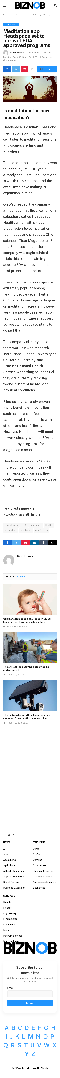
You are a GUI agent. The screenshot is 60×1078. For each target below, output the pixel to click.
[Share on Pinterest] (24, 69)
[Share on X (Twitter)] (16, 69)
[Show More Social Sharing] (32, 69)
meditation (25, 530)
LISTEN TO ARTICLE (47, 69)
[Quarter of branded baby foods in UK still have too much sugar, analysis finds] (30, 599)
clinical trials (11, 525)
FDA (24, 525)
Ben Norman (18, 52)
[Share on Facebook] (7, 69)
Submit (30, 1003)
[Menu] (5, 5)
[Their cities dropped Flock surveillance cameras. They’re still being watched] (30, 695)
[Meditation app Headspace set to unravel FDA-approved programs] (30, 89)
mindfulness (41, 530)
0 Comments (46, 57)
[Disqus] (30, 775)
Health (48, 525)
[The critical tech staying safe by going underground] (30, 647)
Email (11, 987)
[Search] (55, 5)
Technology (11, 24)
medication (10, 530)
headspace (35, 525)
